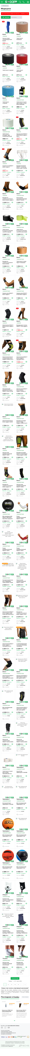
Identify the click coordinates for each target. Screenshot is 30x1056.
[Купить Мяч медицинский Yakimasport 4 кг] (12, 871)
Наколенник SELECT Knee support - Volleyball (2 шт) (7, 645)
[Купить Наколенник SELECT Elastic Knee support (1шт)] (12, 330)
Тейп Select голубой (5, 103)
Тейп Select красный (19, 71)
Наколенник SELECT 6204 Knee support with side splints (21, 709)
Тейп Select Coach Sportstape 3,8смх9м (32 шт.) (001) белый (7, 772)
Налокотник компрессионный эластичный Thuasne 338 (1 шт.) (7, 964)
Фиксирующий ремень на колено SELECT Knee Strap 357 (7, 390)
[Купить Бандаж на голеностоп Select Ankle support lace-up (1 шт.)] (26, 616)
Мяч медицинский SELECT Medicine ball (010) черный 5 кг (7, 517)
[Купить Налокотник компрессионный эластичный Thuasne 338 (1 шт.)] (12, 967)
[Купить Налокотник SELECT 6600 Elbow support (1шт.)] (26, 138)
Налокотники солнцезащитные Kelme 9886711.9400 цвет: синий (7, 39)
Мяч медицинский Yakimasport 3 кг (21, 835)
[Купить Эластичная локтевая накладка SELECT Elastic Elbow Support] (26, 202)
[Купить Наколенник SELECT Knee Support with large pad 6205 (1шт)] (12, 616)
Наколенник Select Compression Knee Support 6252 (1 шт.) (7, 358)
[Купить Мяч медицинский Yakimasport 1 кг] (26, 808)
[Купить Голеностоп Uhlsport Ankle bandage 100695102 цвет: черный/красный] (26, 935)
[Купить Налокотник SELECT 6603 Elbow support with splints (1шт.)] (26, 680)
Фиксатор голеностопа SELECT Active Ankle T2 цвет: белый (21, 740)
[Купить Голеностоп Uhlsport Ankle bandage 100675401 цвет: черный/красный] (12, 935)
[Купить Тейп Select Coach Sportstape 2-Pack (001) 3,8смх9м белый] (26, 107)
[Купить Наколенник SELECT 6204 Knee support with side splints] (26, 712)
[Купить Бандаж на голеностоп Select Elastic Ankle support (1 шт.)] (12, 202)
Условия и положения (6, 1034)
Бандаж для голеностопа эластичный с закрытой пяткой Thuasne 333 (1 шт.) (21, 964)
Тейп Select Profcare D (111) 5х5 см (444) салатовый (21, 231)
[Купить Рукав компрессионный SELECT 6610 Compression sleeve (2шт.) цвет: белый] (26, 521)
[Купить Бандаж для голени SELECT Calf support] (26, 330)
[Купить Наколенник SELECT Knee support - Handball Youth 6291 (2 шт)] (12, 680)
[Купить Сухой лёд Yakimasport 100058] (26, 776)
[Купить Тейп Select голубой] (12, 107)
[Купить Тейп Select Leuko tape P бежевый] (26, 266)
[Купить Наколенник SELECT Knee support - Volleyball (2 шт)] (12, 648)
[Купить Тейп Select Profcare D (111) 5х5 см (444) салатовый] (26, 234)
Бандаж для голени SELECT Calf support (21, 326)
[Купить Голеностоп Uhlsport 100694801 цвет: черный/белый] (12, 903)
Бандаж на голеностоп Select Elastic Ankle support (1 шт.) (8, 199)
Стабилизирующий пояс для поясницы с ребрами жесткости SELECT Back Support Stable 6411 (21, 645)
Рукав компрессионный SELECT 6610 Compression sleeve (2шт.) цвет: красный (21, 549)
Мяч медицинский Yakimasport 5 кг (21, 867)
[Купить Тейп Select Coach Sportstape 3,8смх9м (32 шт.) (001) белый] (12, 776)
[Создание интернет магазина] (24, 1046)
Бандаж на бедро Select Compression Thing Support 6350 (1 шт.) (21, 454)
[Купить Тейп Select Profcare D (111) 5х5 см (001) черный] (12, 234)
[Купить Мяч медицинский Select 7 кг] (12, 712)
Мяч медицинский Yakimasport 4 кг (7, 867)
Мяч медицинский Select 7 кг (7, 708)
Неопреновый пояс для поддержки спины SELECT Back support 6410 (7, 581)
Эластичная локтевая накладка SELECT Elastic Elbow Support (21, 199)
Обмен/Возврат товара (6, 1031)
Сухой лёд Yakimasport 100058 (21, 772)
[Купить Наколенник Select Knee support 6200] (12, 425)
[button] (14, 1020)
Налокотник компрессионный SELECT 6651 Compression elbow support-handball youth (7, 454)
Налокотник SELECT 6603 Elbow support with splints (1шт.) (21, 677)
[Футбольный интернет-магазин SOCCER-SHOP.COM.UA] (11, 1)
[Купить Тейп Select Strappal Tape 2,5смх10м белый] (12, 138)
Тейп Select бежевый (19, 39)
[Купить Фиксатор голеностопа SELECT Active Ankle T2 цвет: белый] (26, 744)
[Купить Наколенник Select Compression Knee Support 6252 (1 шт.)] (12, 361)
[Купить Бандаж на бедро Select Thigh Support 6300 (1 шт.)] (26, 425)
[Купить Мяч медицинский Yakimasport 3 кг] (26, 839)
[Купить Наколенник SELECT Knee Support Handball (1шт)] (26, 362)
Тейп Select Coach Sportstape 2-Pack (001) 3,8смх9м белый (21, 103)
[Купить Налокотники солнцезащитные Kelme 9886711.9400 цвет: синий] (12, 43)
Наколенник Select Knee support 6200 (7, 421)
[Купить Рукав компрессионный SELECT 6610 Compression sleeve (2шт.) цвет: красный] (26, 553)
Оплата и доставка (5, 1030)
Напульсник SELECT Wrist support (7, 294)
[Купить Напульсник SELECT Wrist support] (12, 298)
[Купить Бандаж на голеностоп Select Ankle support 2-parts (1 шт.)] (12, 489)
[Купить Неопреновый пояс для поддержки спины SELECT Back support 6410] (12, 585)
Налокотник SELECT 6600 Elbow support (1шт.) (21, 135)
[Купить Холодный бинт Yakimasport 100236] (12, 808)
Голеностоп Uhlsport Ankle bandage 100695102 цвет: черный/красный (21, 932)
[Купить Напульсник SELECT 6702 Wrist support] (26, 298)
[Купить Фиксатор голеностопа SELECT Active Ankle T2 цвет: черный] (12, 744)
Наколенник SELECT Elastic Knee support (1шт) (7, 326)
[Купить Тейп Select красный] (26, 75)
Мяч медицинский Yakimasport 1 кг (21, 804)
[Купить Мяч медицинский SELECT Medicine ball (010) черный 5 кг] (12, 521)
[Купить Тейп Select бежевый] (26, 43)
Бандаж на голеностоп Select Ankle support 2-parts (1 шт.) (7, 486)
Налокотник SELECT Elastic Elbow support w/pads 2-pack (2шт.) (21, 390)
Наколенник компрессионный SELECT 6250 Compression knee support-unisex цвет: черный (21, 581)
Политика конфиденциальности (8, 1032)
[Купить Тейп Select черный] (12, 75)
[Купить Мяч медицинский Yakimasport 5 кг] (26, 871)
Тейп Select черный (7, 70)
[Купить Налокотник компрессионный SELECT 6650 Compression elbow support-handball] (26, 489)
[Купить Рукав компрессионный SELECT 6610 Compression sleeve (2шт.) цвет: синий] (12, 553)
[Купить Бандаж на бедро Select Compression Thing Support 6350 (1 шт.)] (26, 457)
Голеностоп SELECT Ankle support (7, 166)
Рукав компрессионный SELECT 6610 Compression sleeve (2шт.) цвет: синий (7, 549)
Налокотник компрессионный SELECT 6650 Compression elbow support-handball (21, 486)
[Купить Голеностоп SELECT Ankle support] (12, 170)
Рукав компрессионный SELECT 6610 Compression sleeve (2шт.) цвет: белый (21, 517)
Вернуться (5, 5)
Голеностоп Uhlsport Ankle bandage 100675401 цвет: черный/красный (7, 932)
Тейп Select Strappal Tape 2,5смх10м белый (7, 135)
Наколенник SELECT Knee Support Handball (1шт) (21, 358)
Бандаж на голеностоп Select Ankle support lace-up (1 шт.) (21, 613)
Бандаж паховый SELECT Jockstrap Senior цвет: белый (21, 167)
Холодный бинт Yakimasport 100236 (7, 804)
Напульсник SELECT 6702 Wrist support (21, 294)
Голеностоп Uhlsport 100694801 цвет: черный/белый (7, 900)
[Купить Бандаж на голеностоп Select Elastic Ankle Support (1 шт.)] (12, 266)
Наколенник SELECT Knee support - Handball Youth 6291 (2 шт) (7, 677)
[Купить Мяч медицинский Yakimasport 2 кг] (12, 839)
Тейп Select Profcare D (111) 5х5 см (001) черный (7, 231)
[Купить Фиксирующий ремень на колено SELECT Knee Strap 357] (12, 393)
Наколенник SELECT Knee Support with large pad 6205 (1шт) (8, 613)
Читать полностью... (5, 993)
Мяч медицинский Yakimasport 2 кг (7, 835)
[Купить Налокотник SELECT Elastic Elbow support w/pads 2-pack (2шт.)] (26, 393)
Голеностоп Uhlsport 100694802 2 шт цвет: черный (20, 900)
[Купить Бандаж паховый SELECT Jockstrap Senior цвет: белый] (26, 170)
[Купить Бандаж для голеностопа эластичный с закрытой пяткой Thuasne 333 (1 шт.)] (26, 967)
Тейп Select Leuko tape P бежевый (21, 262)
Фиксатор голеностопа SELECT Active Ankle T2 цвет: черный (7, 740)
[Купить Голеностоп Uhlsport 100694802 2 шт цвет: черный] (26, 903)
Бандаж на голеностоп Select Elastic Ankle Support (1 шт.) (7, 262)
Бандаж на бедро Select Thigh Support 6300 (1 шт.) (21, 422)
